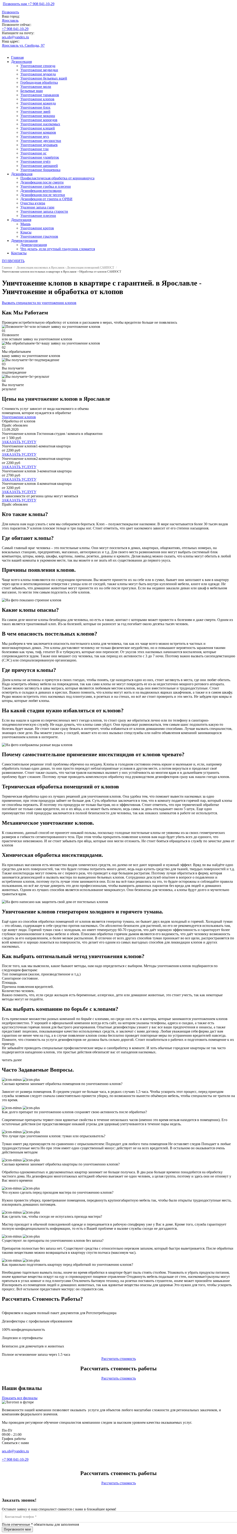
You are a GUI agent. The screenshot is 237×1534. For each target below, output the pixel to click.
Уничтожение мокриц (37, 116)
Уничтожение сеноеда (37, 66)
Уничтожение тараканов (39, 95)
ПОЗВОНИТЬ (13, 261)
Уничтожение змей (35, 112)
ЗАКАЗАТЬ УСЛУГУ (19, 442)
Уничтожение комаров (38, 132)
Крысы (25, 232)
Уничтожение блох (35, 107)
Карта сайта (11, 1464)
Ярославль (10, 20)
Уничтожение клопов (37, 99)
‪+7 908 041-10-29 (15, 29)
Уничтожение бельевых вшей (43, 78)
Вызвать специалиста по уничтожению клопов (39, 303)
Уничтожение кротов (37, 228)
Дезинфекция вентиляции (41, 191)
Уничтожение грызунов (39, 236)
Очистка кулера (32, 203)
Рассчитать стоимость (118, 1359)
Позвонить (10, 12)
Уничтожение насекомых (40, 124)
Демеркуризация (24, 241)
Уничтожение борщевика (40, 170)
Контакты (19, 253)
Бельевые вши (31, 91)
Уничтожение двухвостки (40, 141)
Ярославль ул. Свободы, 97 (23, 45)
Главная (17, 57)
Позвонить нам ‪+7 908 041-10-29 (28, 4)
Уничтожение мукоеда (38, 74)
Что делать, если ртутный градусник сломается (57, 249)
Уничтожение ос (33, 153)
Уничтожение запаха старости (44, 211)
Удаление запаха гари (37, 207)
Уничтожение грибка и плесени (45, 186)
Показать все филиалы (19, 1398)
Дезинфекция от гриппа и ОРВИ (46, 199)
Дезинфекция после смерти (42, 182)
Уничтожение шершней (39, 166)
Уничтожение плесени (38, 216)
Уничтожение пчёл (35, 161)
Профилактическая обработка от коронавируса (57, 178)
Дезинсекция (21, 62)
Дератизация (21, 220)
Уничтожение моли (35, 87)
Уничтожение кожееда (38, 103)
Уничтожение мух (34, 136)
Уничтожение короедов (38, 120)
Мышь (25, 224)
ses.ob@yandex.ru (15, 37)
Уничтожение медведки (39, 70)
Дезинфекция (21, 174)
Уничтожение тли (34, 149)
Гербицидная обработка (39, 82)
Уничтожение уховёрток (39, 157)
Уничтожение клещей (37, 128)
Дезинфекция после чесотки (42, 195)
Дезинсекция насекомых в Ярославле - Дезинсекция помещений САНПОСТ (65, 267)
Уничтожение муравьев (39, 145)
